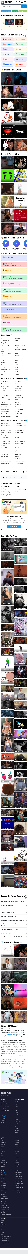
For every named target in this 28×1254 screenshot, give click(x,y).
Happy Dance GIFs (5, 400)
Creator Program (19, 1067)
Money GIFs (4, 407)
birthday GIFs (7, 1034)
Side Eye (17, 365)
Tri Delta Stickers (19, 463)
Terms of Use (4, 1229)
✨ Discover (3, 1108)
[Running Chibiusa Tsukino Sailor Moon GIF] (20, 559)
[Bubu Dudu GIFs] (7, 105)
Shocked (3, 1166)
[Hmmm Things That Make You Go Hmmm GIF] (20, 705)
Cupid (16, 1138)
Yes (2, 1155)
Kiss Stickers (4, 456)
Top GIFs (3, 1104)
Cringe (16, 340)
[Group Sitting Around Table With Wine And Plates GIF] (7, 189)
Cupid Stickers (18, 447)
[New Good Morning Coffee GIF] (20, 627)
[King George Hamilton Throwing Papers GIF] (20, 672)
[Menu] (25, 2)
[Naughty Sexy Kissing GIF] (20, 550)
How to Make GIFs (19, 1172)
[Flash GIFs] (7, 78)
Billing (2, 1122)
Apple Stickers (18, 428)
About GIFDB (3, 1220)
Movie (16, 1126)
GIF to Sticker (4, 1196)
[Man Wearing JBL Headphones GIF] (20, 215)
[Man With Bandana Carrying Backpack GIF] (20, 189)
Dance (16, 1112)
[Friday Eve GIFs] (20, 1017)
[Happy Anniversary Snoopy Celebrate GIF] (7, 756)
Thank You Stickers (6, 461)
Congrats (17, 338)
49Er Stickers (4, 423)
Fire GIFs (17, 393)
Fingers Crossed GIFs (6, 393)
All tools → (3, 1172)
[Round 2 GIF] (15, 11)
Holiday (16, 1123)
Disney (16, 1114)
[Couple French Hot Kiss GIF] (20, 589)
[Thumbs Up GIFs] (20, 964)
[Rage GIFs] (7, 91)
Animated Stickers (5, 428)
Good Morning (21, 489)
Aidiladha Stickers (5, 425)
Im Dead (17, 358)
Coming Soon (18, 1158)
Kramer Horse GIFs (6, 404)
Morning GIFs (18, 407)
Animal (16, 1101)
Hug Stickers (18, 454)
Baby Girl (17, 1157)
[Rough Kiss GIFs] (20, 118)
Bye (2, 1157)
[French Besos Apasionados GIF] (20, 571)
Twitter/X (3, 1063)
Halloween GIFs (19, 397)
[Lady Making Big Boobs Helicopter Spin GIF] (20, 694)
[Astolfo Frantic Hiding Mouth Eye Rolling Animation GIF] (20, 659)
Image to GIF (4, 1194)
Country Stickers (19, 443)
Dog (16, 1115)
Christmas (17, 1142)
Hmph (2, 355)
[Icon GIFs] (20, 91)
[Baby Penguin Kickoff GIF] (7, 858)
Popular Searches (5, 1110)
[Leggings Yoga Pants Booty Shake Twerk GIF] (7, 744)
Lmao (16, 360)
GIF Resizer (3, 1181)
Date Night (17, 1160)
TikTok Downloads (19, 1189)
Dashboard (3, 1120)
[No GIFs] (7, 950)
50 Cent (16, 1168)
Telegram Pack (4, 1201)
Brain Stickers (18, 435)
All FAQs (26, 895)
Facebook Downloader (6, 1214)
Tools (3, 1170)
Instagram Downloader (6, 1211)
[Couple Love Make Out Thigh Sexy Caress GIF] (20, 581)
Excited (2, 1146)
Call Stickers (18, 437)
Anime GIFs (18, 381)
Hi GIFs (17, 400)
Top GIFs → (24, 69)
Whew (16, 369)
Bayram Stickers (19, 432)
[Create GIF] (19, 2)
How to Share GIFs (19, 1178)
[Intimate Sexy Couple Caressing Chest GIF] (20, 773)
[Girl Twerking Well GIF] (7, 577)
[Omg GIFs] (7, 145)
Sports (16, 1132)
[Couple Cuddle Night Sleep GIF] (7, 627)
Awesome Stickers (6, 432)
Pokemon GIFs (5, 411)
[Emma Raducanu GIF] (6, 11)
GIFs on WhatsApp (19, 1180)
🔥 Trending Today (5, 1106)
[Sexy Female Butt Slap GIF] (20, 800)
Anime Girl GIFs (5, 383)
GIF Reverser (4, 1185)
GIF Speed (3, 1187)
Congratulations (5, 340)
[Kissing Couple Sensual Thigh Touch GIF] (20, 714)
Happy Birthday (7, 495)
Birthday (16, 1104)
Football (16, 1144)
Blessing (17, 1162)
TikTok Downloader (5, 1207)
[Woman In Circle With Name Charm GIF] (20, 162)
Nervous (3, 362)
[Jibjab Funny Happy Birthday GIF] (20, 734)
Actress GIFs (4, 381)
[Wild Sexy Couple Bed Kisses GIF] (7, 544)
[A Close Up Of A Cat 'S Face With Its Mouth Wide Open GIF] (20, 828)
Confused (3, 1151)
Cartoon (16, 1106)
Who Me (3, 372)
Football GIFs (4, 395)
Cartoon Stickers (5, 441)
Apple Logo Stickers (6, 430)
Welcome (3, 1168)
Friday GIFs (18, 395)
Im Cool (3, 358)
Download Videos (19, 1187)
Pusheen (17, 1130)
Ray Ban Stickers (19, 458)
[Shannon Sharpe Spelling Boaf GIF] (20, 613)
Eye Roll (3, 1164)
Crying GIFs (18, 390)
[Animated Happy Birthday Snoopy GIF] (20, 724)
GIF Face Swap (4, 1174)
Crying (2, 1149)
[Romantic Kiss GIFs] (20, 78)
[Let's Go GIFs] (7, 990)
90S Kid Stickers (19, 423)
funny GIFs (20, 1032)
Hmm (16, 353)
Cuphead (17, 1140)
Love (18, 486)
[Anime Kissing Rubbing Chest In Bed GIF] (7, 713)
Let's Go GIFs (18, 404)
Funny (16, 1117)
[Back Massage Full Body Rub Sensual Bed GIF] (7, 765)
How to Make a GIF (5, 1240)
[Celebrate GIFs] (20, 977)
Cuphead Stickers (5, 447)
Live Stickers (18, 456)
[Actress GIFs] (7, 977)
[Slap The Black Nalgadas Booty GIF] (20, 757)
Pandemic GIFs (19, 409)
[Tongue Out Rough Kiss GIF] (7, 556)
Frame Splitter (4, 1189)
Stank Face (17, 367)
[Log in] (22, 2)
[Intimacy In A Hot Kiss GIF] (20, 601)
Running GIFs (4, 414)
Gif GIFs (3, 397)
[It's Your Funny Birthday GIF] (7, 639)
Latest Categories (5, 1103)
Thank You (6, 486)
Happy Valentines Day (20, 349)
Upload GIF (3, 1118)
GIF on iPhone (18, 1174)
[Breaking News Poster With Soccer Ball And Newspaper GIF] (20, 202)
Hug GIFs (17, 402)
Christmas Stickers (20, 441)
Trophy (5, 489)
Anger (2, 338)
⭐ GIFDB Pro (4, 1116)
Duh (16, 343)
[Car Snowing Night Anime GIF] (7, 869)
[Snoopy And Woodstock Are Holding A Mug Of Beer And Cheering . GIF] (20, 855)
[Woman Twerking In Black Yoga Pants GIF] (7, 596)
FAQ (2, 1234)
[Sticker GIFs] (7, 118)
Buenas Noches (8, 483)
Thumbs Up (6, 492)
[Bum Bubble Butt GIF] (20, 784)
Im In (2, 360)
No (1, 1153)
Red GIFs (17, 411)
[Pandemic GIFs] (20, 990)
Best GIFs (17, 1190)
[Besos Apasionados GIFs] (7, 131)
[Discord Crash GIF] (7, 789)
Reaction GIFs (18, 1192)
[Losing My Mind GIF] (23, 11)
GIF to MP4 (3, 1183)
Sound (19, 495)
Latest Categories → (23, 941)
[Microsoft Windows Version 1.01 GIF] (7, 823)
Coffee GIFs (18, 388)
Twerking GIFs (18, 416)
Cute (16, 1110)
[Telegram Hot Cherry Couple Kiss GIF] (7, 775)
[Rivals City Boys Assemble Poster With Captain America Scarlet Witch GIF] (20, 882)
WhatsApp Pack (4, 1200)
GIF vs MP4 (17, 1185)
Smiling (3, 367)
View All (24, 34)
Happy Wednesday (6, 353)
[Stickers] (16, 2)
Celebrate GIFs (5, 386)
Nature (16, 1128)
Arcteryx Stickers (19, 430)
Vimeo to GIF (4, 1205)
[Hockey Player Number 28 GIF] (7, 847)
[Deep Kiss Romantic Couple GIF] (20, 746)
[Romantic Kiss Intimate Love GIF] (7, 564)
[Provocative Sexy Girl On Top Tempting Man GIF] (20, 640)
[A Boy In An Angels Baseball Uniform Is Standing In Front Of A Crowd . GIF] (7, 836)
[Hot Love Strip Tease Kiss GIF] (20, 542)
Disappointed (4, 343)
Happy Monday (5, 345)
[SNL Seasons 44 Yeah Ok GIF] (7, 697)
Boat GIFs (17, 383)
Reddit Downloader (5, 1212)
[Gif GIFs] (20, 950)
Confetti (16, 1146)
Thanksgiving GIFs (6, 416)
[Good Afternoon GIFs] (7, 1017)
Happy (2, 1137)
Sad (2, 1138)
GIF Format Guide (19, 1183)
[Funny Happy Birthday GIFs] (20, 145)
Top (3, 477)
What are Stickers (5, 1242)
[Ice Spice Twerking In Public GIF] (20, 815)
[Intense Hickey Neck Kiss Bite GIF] (7, 705)
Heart (19, 492)
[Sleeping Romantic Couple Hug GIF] (7, 614)
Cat (15, 1108)
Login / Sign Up (4, 1114)
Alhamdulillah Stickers (20, 425)
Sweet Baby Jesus (5, 369)
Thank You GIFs (19, 414)
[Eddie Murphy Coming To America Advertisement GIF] (7, 162)
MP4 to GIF (3, 1178)
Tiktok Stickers (5, 463)
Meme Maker (4, 1192)
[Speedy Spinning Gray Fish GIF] (20, 648)
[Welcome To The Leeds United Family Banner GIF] (20, 175)
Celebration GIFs (19, 386)
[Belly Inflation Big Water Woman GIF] (7, 802)
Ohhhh (16, 362)
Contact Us (3, 1224)
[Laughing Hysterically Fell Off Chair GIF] (7, 812)
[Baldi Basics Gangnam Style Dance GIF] (7, 663)
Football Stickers (5, 450)
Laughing (3, 1144)
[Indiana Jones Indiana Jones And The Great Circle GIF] (20, 868)
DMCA (2, 1226)
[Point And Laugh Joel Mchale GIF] (20, 842)
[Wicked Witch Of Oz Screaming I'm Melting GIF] (20, 683)
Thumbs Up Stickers (20, 461)
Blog (2, 1222)
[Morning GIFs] (7, 964)
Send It (3, 365)
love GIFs (12, 1034)
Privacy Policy (4, 1228)
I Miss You (17, 355)
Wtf (2, 374)
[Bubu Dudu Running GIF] (7, 678)
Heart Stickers (4, 454)
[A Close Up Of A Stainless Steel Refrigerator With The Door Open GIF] (7, 881)
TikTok (20, 1061)
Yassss (17, 374)
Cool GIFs (3, 390)
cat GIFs (19, 1034)
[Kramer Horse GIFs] (7, 1003)
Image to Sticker (4, 1198)
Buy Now (17, 1166)
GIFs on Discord (18, 1181)
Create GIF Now (14, 526)
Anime (16, 1103)
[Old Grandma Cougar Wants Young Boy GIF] (7, 652)
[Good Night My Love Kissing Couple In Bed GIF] (20, 765)
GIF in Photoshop (18, 1176)
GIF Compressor (4, 1180)
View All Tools (21, 253)
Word (16, 372)
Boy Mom (17, 1164)
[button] (3, 23)
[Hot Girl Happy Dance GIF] (7, 727)
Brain (16, 1153)
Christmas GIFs (5, 388)
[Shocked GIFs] (20, 105)
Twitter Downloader (5, 1209)
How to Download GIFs (6, 1236)
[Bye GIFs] (20, 1003)
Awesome (17, 1151)
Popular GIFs (3, 1243)
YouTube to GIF (4, 1203)
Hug (18, 483)
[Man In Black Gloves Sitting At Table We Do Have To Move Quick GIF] (20, 229)
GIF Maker (3, 1176)
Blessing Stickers (5, 435)
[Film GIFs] (20, 131)
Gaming (16, 1119)
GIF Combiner (4, 1190)
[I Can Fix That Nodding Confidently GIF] (7, 688)
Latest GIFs (3, 1101)
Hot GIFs (3, 402)
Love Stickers (4, 458)
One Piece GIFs (5, 409)
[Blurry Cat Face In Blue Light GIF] (7, 202)
